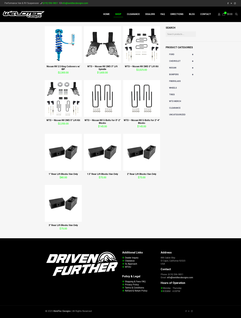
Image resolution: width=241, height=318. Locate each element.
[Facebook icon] (228, 3)
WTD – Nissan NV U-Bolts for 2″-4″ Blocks (142, 121)
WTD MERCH (175, 101)
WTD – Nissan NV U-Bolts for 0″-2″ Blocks (102, 121)
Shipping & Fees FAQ (135, 281)
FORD (181, 54)
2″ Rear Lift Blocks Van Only (141, 174)
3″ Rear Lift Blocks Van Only (63, 225)
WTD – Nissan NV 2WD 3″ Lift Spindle (102, 68)
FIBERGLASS (175, 81)
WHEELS (173, 88)
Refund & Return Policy (136, 290)
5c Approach (131, 264)
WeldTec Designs (62, 311)
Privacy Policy (132, 284)
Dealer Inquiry (131, 257)
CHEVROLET (181, 61)
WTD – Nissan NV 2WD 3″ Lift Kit (141, 66)
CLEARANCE (174, 108)
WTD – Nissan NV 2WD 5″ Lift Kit (63, 120)
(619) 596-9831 (50, 3)
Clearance (130, 260)
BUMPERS (181, 74)
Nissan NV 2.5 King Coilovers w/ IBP (63, 68)
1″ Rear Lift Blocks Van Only (63, 174)
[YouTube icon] (231, 3)
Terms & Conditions (134, 287)
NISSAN (181, 67)
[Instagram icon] (235, 3)
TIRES (172, 94)
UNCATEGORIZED (177, 114)
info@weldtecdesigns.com (75, 3)
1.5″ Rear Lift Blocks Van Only (102, 174)
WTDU (128, 267)
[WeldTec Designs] (24, 14)
